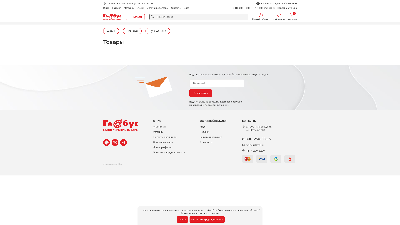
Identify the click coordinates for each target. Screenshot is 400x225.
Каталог (116, 8)
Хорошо (182, 219)
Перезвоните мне (287, 8)
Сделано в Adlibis (112, 164)
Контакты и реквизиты (165, 137)
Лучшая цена (158, 31)
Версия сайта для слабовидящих (278, 3)
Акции (141, 8)
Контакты (176, 8)
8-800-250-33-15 (256, 139)
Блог (186, 8)
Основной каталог (213, 121)
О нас (106, 8)
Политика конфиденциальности (207, 219)
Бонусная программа (211, 137)
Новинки (132, 31)
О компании (159, 126)
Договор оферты (162, 147)
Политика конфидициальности (169, 152)
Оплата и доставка (157, 8)
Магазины (129, 8)
